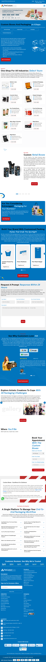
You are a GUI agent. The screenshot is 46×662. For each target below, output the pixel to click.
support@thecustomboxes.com (8, 1)
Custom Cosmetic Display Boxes (30, 572)
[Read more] (5, 85)
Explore (13, 89)
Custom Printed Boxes (28, 577)
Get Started (6, 218)
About (25, 598)
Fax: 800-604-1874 (7, 635)
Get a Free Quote (6, 59)
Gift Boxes (3, 605)
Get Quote (26, 611)
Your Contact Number (35, 299)
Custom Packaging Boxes (29, 575)
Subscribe (11, 591)
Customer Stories (27, 605)
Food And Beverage (5, 603)
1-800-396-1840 (38, 2)
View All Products (23, 275)
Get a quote (34, 183)
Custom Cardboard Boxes (29, 570)
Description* (4, 305)
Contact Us (26, 613)
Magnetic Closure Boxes (29, 580)
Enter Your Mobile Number (38, 462)
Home (25, 595)
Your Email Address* (20, 299)
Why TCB (25, 601)
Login (33, 1)
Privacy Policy (18, 653)
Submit (23, 321)
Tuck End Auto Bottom (28, 585)
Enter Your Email (36, 456)
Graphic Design (19, 29)
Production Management (7, 32)
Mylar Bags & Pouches (5, 606)
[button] (17, 194)
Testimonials (26, 606)
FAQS (25, 608)
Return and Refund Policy (36, 653)
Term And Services (10, 653)
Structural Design (7, 29)
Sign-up (36, 1)
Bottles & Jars (4, 595)
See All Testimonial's (23, 381)
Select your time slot (37, 450)
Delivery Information (26, 653)
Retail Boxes (3, 608)
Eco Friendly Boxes (5, 601)
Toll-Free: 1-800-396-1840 (8, 630)
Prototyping (32, 29)
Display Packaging (4, 600)
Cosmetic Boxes (4, 598)
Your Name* (4, 299)
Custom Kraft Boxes (28, 574)
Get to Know (23, 420)
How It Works (26, 603)
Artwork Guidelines (27, 600)
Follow (9, 645)
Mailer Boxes (26, 582)
